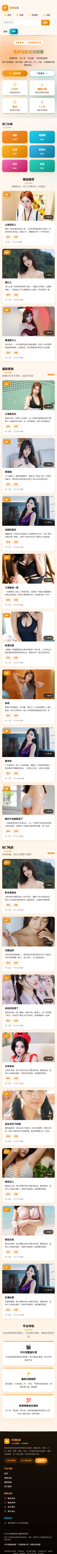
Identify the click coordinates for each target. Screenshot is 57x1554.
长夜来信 (9, 1066)
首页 (9, 14)
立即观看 (17, 73)
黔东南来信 (10, 892)
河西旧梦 (9, 950)
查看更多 (51, 374)
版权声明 (11, 1502)
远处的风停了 (11, 1008)
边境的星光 (10, 529)
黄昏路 (8, 471)
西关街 (8, 761)
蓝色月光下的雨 (13, 1124)
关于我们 (11, 1507)
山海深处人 (10, 224)
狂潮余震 (9, 1297)
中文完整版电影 (10, 1544)
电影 (22, 14)
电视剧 (35, 14)
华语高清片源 (23, 1544)
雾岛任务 (9, 1239)
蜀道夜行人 (10, 340)
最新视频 (8, 1482)
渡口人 (8, 282)
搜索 (45, 22)
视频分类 (8, 1478)
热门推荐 (8, 1486)
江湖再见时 (10, 414)
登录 (5, 31)
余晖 (7, 703)
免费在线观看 (35, 1544)
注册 (14, 31)
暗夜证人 (9, 1181)
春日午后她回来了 (14, 818)
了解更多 (40, 73)
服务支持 (11, 1498)
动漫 (48, 14)
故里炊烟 (9, 645)
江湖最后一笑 (11, 587)
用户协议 (11, 1511)
